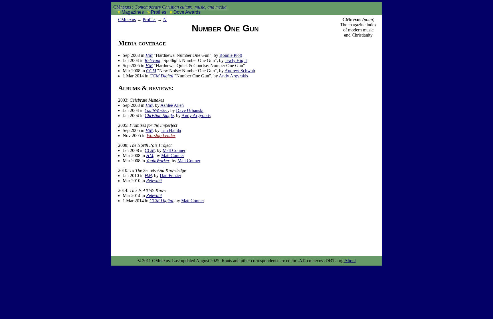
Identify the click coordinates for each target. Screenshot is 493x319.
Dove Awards (187, 12)
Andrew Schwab (240, 70)
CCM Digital (161, 75)
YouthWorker (156, 110)
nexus (127, 19)
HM (149, 55)
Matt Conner (174, 150)
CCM (151, 70)
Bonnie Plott (230, 55)
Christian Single (159, 115)
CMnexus (122, 7)
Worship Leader (161, 135)
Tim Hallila (171, 130)
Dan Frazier (170, 175)
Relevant (152, 60)
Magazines (133, 12)
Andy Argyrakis (233, 75)
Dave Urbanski (189, 110)
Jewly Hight (236, 60)
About (350, 260)
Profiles (158, 12)
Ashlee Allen (172, 105)
